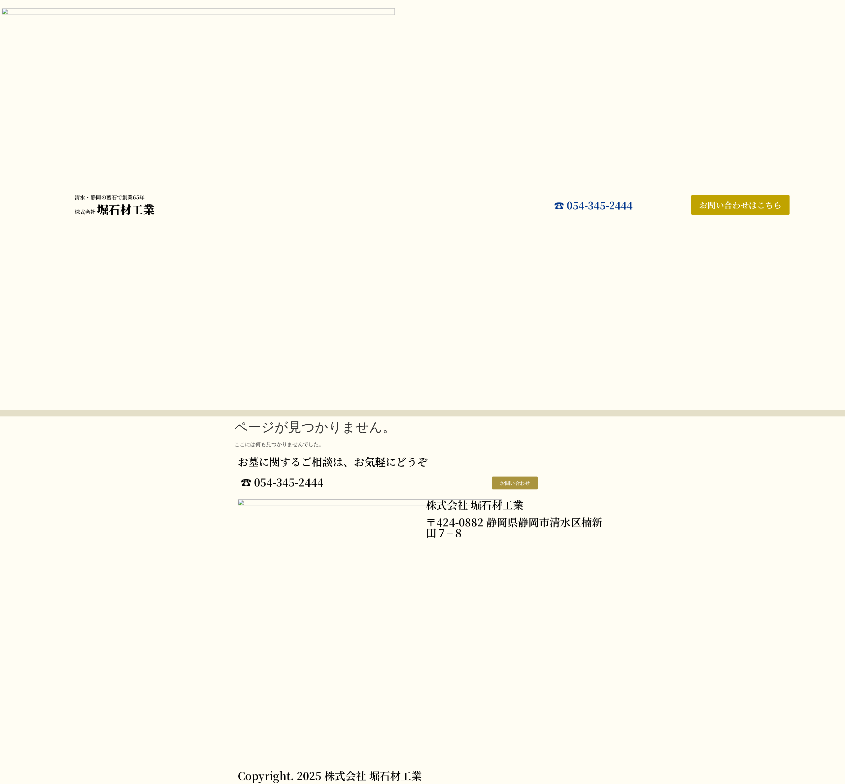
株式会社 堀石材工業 (475, 504)
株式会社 (115, 212)
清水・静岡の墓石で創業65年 (110, 197)
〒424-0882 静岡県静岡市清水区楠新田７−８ (514, 527)
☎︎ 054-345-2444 (593, 205)
